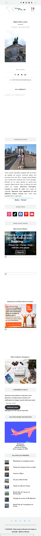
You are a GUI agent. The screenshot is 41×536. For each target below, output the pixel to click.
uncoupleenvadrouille (21, 80)
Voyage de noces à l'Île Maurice (24, 498)
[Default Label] (15, 214)
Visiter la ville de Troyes (21, 486)
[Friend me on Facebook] (20, 214)
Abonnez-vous (12, 407)
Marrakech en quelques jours (23, 461)
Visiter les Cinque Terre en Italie (24, 467)
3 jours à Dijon (18, 473)
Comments (20, 69)
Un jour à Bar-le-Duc (20, 479)
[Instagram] (9, 214)
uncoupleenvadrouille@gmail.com (21, 198)
